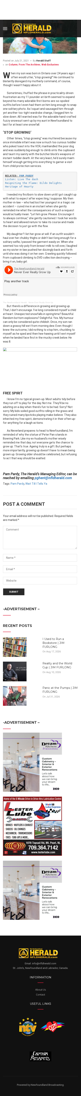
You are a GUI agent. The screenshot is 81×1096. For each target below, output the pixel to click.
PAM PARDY (26, 175)
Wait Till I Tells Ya (36, 483)
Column (13, 64)
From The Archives (29, 64)
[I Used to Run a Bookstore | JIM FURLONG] (15, 646)
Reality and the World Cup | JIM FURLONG (57, 665)
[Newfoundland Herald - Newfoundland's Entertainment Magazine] (34, 28)
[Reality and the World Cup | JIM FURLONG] (15, 671)
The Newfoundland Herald (15, 302)
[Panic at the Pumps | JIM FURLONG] (15, 695)
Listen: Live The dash (21, 179)
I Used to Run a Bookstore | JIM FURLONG (53, 642)
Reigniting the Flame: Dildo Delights (33, 183)
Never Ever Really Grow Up (41, 302)
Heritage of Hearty (19, 186)
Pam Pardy (17, 483)
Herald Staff (43, 60)
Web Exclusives (50, 64)
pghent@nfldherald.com (53, 478)
